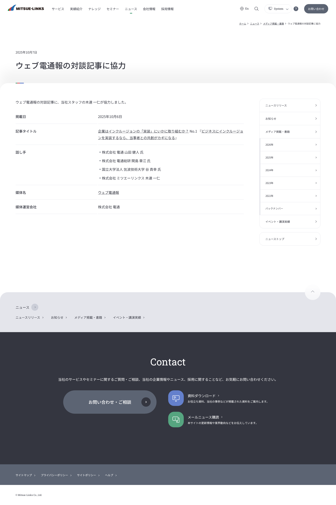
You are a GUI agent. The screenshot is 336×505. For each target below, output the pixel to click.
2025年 (269, 157)
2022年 (269, 196)
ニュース (254, 23)
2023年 (269, 183)
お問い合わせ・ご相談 (109, 402)
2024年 (269, 170)
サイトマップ (24, 475)
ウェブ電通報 (108, 192)
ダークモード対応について (296, 8)
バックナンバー (274, 208)
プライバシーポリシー (54, 475)
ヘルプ (109, 475)
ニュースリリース (276, 105)
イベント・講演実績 (277, 221)
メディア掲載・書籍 (273, 23)
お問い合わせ (316, 9)
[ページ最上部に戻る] (312, 292)
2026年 (269, 144)
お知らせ (270, 119)
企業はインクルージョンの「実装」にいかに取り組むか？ (143, 131)
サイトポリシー (86, 475)
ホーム (242, 23)
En (247, 8)
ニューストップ (274, 239)
